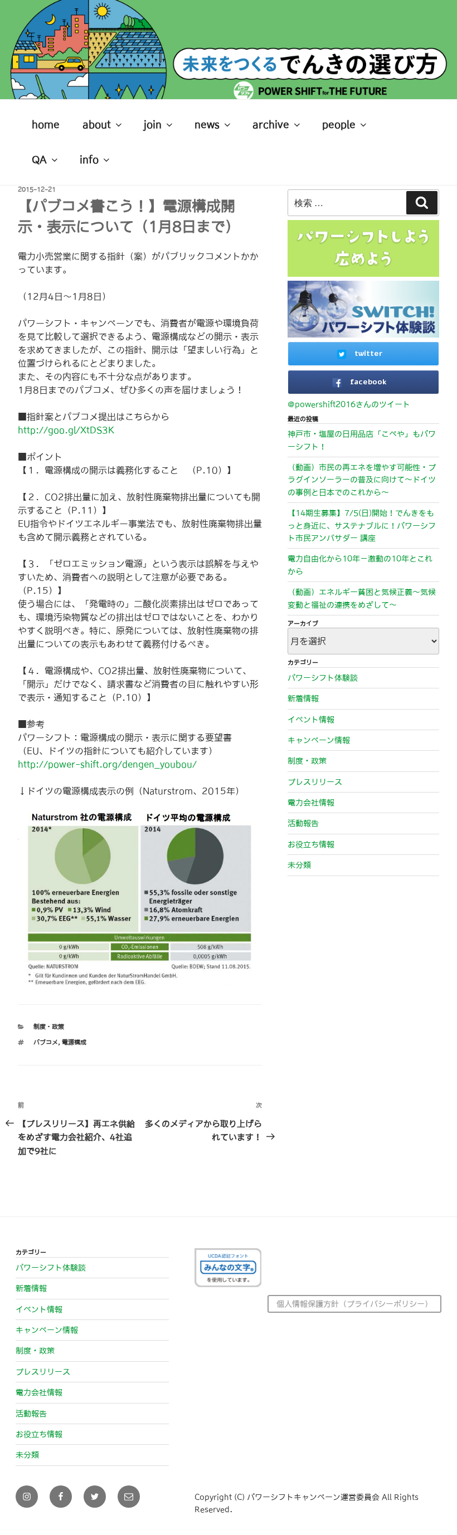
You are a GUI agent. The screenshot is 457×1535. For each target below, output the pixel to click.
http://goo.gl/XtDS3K (66, 430)
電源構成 (74, 1042)
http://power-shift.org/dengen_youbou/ (107, 764)
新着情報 (303, 698)
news (207, 125)
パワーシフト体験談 (323, 678)
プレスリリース (315, 782)
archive (270, 125)
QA (39, 160)
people (339, 125)
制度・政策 (48, 1027)
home (46, 125)
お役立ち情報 (311, 844)
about (96, 125)
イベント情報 (311, 719)
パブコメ (45, 1042)
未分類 (299, 865)
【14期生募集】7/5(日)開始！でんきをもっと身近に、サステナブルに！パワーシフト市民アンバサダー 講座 (362, 525)
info (89, 160)
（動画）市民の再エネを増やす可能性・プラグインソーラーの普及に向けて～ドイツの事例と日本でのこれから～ (362, 479)
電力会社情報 (311, 802)
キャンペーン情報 (319, 740)
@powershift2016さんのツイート (349, 404)
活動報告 (303, 823)
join (153, 125)
